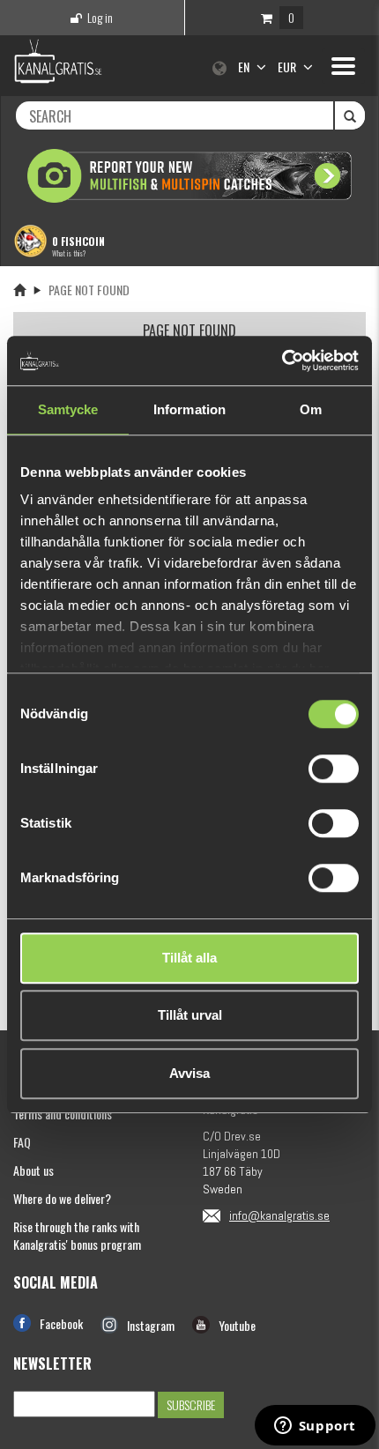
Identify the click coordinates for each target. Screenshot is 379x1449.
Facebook (61, 1323)
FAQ (22, 1142)
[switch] (333, 768)
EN (245, 66)
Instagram (151, 1325)
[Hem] (19, 289)
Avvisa (189, 1073)
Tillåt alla (189, 957)
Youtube (237, 1325)
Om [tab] (311, 409)
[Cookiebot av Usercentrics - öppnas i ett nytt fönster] (281, 360)
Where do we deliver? (62, 1198)
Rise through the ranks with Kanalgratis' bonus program (77, 1235)
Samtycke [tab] (68, 409)
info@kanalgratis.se (279, 1215)
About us (33, 1170)
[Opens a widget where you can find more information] (314, 1427)
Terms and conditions (62, 1113)
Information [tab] (189, 409)
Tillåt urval (190, 1014)
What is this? (68, 253)
